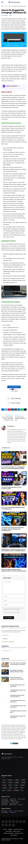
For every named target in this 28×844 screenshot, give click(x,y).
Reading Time (13, 800)
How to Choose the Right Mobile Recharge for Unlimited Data (13, 508)
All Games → (13, 812)
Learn (4, 782)
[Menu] (2, 2)
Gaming (22, 785)
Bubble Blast (4, 810)
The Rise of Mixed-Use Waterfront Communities (17, 678)
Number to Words (15, 801)
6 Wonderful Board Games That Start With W (17, 696)
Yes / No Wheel (4, 812)
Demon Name (4, 804)
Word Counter (13, 799)
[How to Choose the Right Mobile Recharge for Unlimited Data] (14, 498)
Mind (22, 787)
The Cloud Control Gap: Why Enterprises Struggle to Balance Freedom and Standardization (12, 529)
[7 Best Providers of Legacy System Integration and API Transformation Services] (14, 561)
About (5, 829)
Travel (16, 785)
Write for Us (14, 835)
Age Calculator (4, 799)
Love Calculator (4, 800)
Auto (11, 787)
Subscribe (5, 638)
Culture (23, 782)
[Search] (26, 2)
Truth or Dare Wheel (18, 810)
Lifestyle (17, 782)
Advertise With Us (18, 829)
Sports (9, 790)
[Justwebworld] (14, 2)
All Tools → (20, 804)
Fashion (5, 787)
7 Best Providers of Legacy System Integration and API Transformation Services (13, 570)
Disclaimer (9, 831)
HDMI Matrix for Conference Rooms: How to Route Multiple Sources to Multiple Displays (13, 550)
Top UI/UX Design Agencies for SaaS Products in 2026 (11, 487)
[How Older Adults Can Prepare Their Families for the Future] (5, 664)
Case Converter (21, 799)
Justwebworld (15, 838)
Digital (17, 779)
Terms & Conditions (8, 833)
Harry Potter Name (14, 803)
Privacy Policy (17, 831)
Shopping (17, 790)
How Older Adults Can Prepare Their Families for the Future (18, 663)
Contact (10, 829)
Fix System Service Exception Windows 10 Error (20, 418)
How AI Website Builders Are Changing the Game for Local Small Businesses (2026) (13, 467)
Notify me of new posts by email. (12, 612)
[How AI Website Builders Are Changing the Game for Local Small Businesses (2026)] (14, 458)
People (10, 782)
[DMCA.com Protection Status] (14, 743)
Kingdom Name (12, 804)
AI (22, 790)
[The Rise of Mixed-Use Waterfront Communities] (5, 679)
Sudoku (10, 810)
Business (11, 779)
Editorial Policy (19, 833)
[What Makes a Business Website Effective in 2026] (5, 672)
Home (2, 6)
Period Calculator (5, 801)
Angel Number (4, 803)
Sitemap (8, 839)
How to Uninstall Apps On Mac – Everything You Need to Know (7, 418)
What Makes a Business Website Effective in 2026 (16, 671)
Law (4, 790)
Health (4, 785)
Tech (6, 6)
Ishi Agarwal (4, 15)
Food (16, 787)
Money (23, 779)
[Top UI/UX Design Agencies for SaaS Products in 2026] (14, 478)
